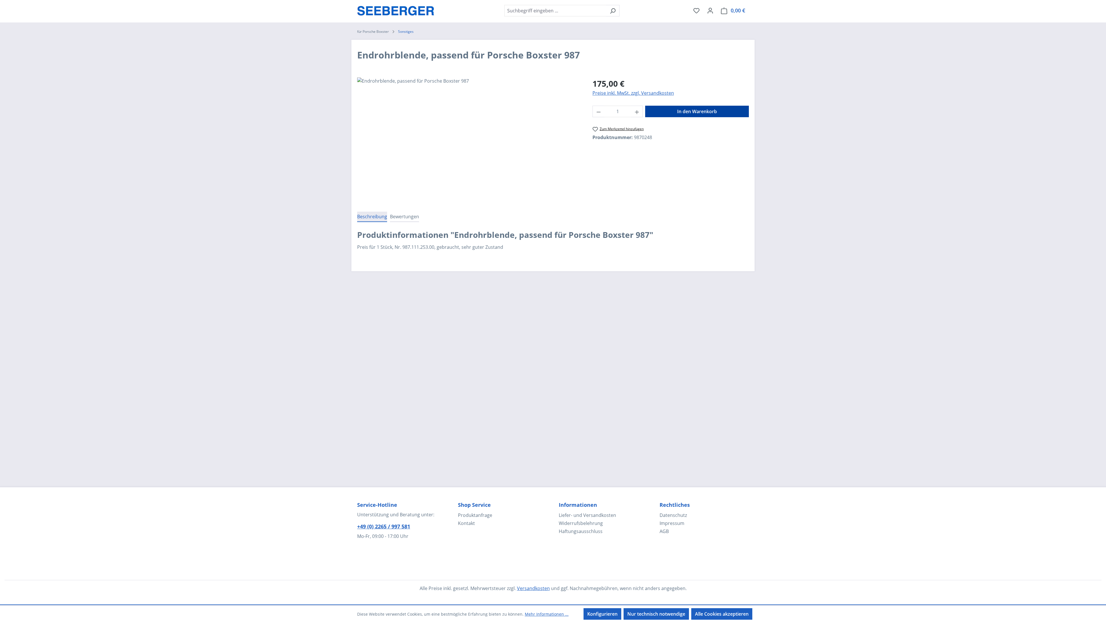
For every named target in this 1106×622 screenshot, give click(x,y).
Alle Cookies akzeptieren (722, 614)
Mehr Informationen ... (547, 614)
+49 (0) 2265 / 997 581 (383, 526)
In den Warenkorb (697, 111)
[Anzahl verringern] (598, 111)
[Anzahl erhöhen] (637, 111)
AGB (664, 531)
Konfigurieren (602, 614)
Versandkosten (533, 588)
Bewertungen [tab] (404, 216)
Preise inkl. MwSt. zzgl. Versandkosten (633, 93)
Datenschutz (673, 515)
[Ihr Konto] (710, 10)
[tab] (372, 217)
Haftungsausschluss (581, 531)
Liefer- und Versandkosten (587, 515)
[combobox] (555, 10)
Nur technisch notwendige (656, 614)
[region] (469, 139)
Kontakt (466, 523)
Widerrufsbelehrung (581, 523)
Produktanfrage (475, 515)
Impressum (672, 523)
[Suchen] (613, 10)
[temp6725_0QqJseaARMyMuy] (469, 139)
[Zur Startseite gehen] (395, 9)
